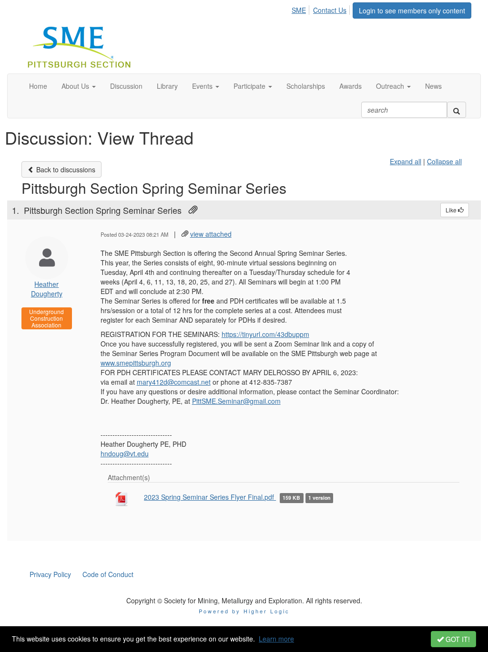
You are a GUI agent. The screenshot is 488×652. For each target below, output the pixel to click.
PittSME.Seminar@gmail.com (236, 401)
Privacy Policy (50, 574)
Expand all (405, 161)
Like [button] (452, 210)
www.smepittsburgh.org (136, 363)
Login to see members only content (412, 10)
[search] (456, 110)
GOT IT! (457, 639)
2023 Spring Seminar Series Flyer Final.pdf (210, 497)
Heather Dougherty (46, 288)
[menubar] (322, 8)
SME (299, 10)
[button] (78, 86)
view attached (211, 234)
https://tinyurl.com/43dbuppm (265, 334)
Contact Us (329, 10)
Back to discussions (64, 169)
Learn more (276, 638)
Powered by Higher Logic (244, 611)
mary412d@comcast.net (174, 382)
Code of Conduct (107, 574)
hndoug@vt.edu (125, 453)
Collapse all (444, 161)
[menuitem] (301, 8)
